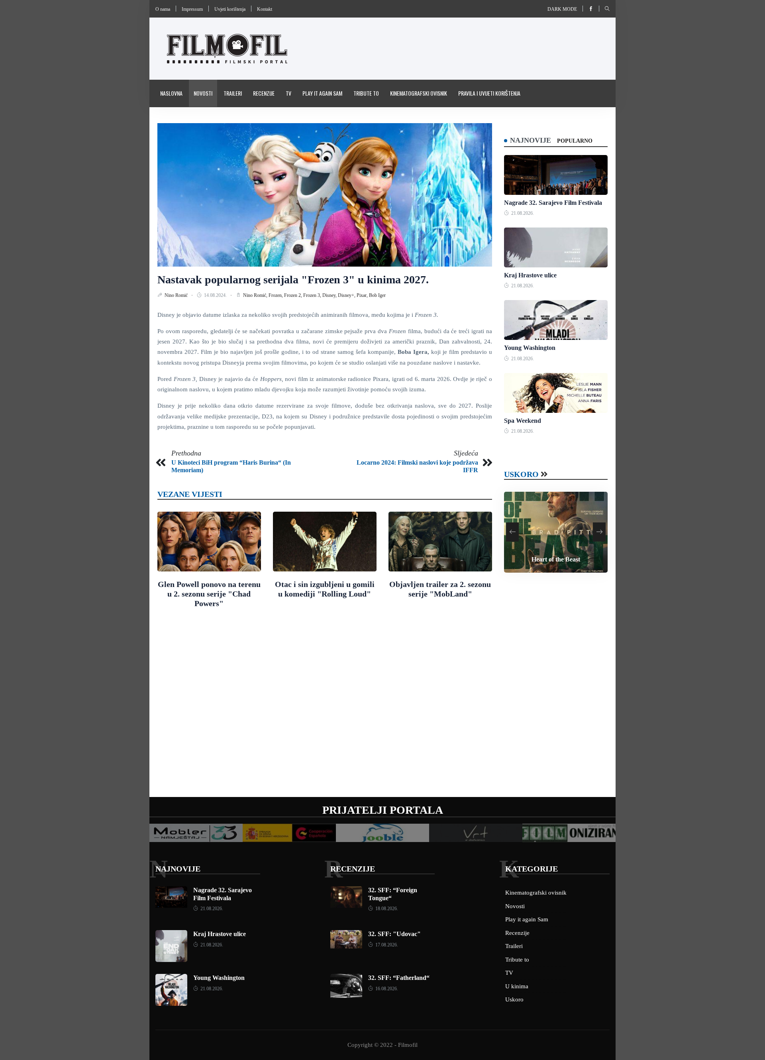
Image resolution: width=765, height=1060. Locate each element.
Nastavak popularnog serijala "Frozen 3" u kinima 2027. (293, 279)
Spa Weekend (522, 420)
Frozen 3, (312, 295)
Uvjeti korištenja (229, 9)
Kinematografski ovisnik (418, 93)
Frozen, (276, 295)
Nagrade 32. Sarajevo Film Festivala (553, 202)
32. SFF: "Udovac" (394, 933)
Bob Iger (377, 295)
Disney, (330, 295)
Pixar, (363, 295)
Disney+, (347, 295)
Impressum (192, 9)
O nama (162, 9)
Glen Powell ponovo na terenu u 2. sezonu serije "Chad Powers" (209, 594)
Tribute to (366, 93)
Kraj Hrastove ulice (530, 275)
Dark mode (562, 9)
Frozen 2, (293, 295)
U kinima (516, 986)
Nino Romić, (256, 295)
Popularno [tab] (574, 141)
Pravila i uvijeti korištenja (489, 93)
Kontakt (264, 9)
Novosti (203, 93)
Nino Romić (177, 295)
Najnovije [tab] (530, 140)
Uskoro (521, 474)
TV (288, 93)
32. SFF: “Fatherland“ (399, 977)
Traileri (233, 93)
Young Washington (529, 347)
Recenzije (264, 93)
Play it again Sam (322, 93)
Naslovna (171, 93)
